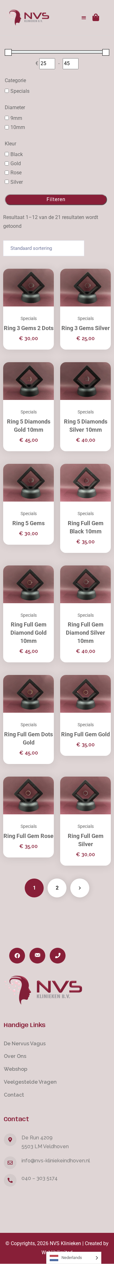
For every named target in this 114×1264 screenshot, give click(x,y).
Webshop (15, 1069)
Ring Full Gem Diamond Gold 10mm (28, 632)
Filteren (56, 199)
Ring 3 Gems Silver (85, 328)
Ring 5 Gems (28, 523)
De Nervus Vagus (25, 1044)
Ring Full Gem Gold (85, 734)
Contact (14, 1095)
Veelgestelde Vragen (30, 1082)
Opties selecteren (41, 268)
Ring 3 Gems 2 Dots (29, 328)
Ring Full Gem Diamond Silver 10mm (85, 632)
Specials (29, 318)
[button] (84, 17)
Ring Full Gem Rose (28, 836)
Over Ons (15, 1056)
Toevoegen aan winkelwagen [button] (98, 268)
